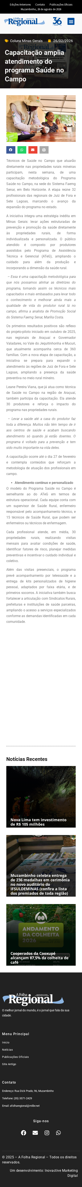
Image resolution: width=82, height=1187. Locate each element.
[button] (70, 21)
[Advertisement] (41, 690)
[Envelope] (35, 1133)
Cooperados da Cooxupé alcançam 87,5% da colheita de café (40, 958)
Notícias (7, 1049)
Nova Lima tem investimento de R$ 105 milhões (38, 822)
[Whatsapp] (58, 1133)
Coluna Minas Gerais (26, 41)
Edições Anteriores (20, 4)
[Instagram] (47, 1133)
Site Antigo (9, 1064)
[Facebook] (24, 1133)
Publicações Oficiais (61, 4)
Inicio (5, 1042)
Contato (40, 4)
